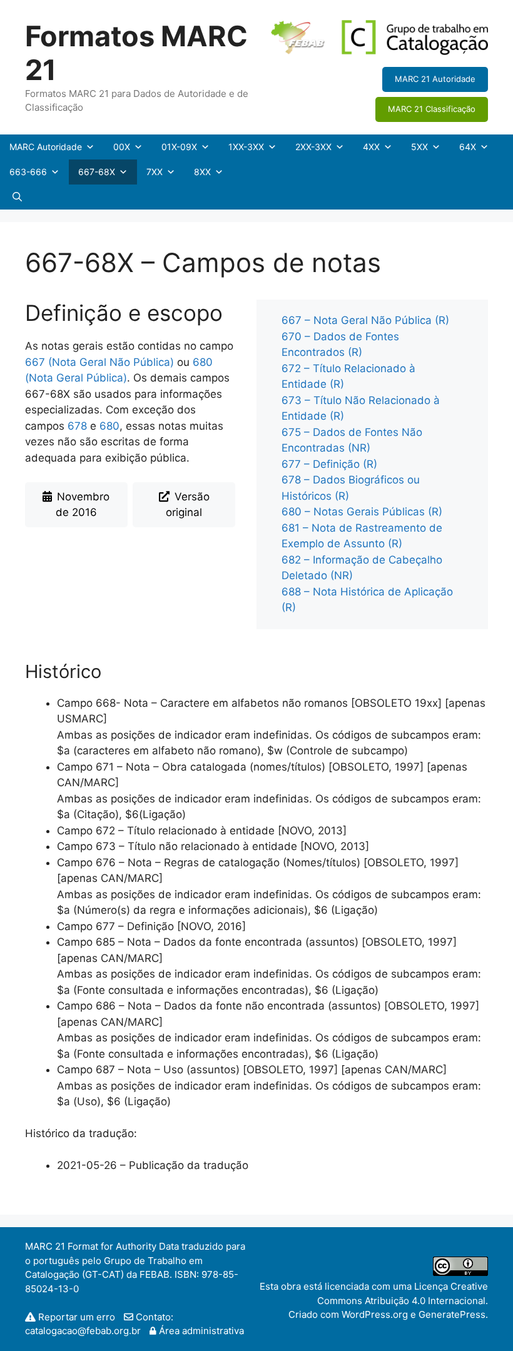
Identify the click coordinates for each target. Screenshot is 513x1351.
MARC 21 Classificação (431, 109)
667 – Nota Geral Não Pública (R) (365, 320)
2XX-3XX (313, 146)
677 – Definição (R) (329, 464)
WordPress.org (375, 1314)
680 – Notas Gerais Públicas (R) (362, 511)
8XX (202, 171)
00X (121, 146)
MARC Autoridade (45, 146)
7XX (154, 171)
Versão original (188, 504)
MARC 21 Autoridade (435, 79)
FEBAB (155, 1274)
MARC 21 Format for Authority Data (102, 1246)
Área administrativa (200, 1331)
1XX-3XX (246, 146)
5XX (419, 146)
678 (77, 426)
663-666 (28, 171)
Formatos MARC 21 (136, 53)
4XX (371, 146)
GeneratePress (452, 1314)
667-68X (96, 171)
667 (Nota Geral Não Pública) (99, 362)
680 (109, 426)
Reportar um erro (77, 1317)
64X (467, 146)
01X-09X (179, 146)
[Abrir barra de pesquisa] (17, 197)
